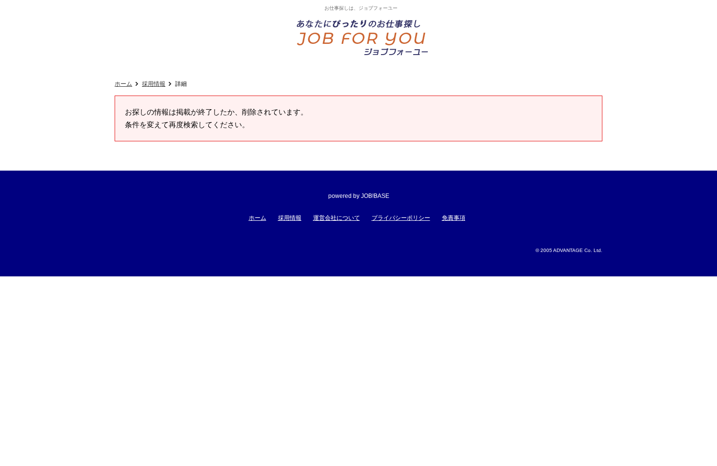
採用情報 (153, 83)
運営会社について (336, 217)
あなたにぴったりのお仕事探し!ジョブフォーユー (363, 37)
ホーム (123, 83)
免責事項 (453, 217)
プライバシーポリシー (401, 217)
